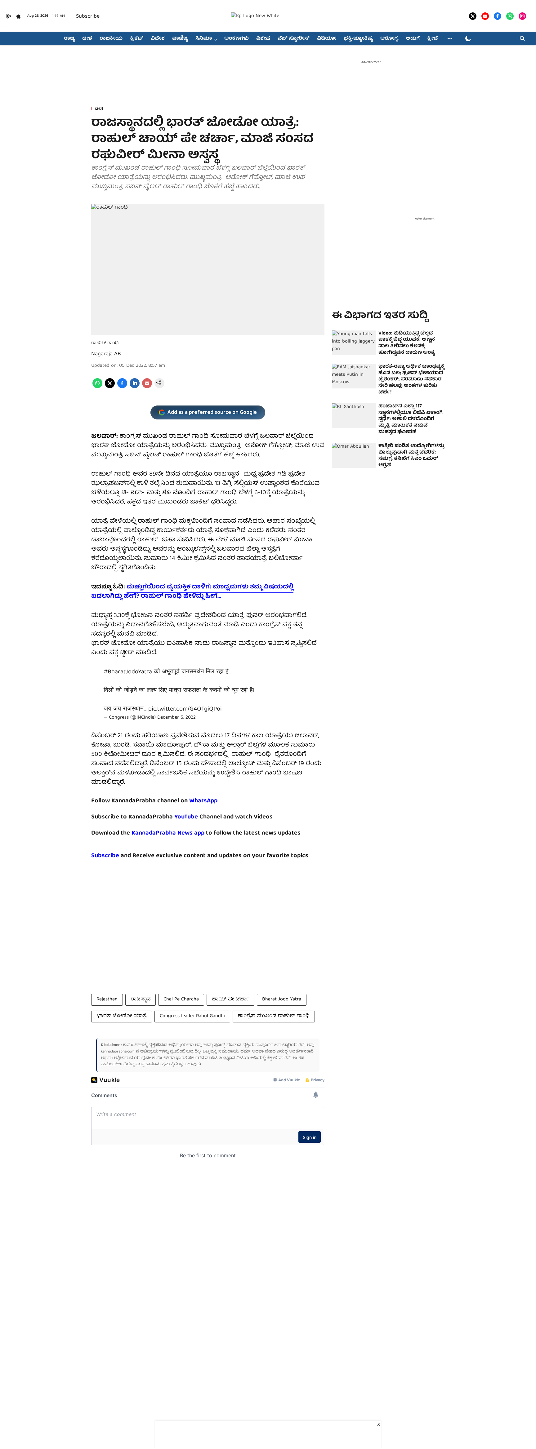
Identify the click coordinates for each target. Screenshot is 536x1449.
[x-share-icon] (110, 387)
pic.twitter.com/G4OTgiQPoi (185, 709)
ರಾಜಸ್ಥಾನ (140, 999)
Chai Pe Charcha (181, 999)
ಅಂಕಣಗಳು (236, 38)
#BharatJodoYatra (128, 672)
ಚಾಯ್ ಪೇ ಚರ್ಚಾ (230, 999)
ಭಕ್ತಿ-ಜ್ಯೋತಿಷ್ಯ (358, 38)
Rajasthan (107, 999)
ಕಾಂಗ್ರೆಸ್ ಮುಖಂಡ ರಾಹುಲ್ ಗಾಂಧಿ (274, 1016)
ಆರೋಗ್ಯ (389, 38)
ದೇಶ (87, 38)
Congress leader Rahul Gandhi (192, 1016)
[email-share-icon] (147, 387)
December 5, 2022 (176, 717)
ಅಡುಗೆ (413, 38)
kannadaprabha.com (118, 1051)
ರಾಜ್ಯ (69, 38)
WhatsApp (203, 800)
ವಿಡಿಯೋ (326, 38)
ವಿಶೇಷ (263, 38)
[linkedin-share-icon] (135, 387)
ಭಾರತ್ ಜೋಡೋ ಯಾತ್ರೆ (121, 1016)
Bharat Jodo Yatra (281, 999)
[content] (198, 817)
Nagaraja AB (106, 354)
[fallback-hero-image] (354, 342)
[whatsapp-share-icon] (97, 387)
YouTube (186, 817)
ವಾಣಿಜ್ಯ (180, 38)
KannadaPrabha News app (168, 833)
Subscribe (88, 16)
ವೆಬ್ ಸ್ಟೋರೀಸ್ (294, 38)
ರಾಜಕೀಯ (111, 38)
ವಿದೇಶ (158, 38)
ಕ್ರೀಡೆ (432, 38)
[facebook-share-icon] (122, 387)
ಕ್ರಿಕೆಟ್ (136, 38)
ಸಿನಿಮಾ (203, 38)
